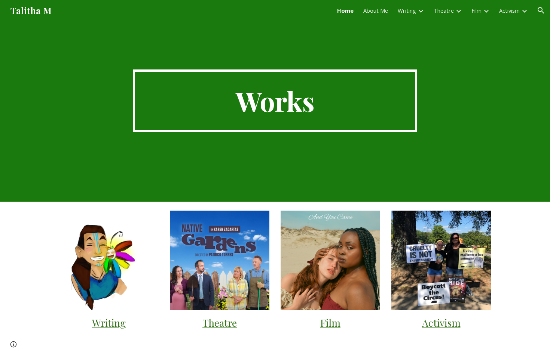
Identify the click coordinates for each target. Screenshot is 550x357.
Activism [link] (509, 10)
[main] (275, 100)
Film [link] (476, 10)
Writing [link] (407, 10)
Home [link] (345, 10)
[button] (541, 10)
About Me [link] (375, 10)
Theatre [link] (444, 10)
